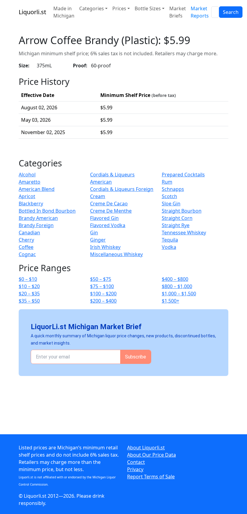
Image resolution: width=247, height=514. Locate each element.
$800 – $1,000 (177, 286)
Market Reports (200, 12)
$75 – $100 (102, 286)
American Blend (37, 189)
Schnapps (173, 189)
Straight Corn (177, 218)
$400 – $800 (175, 279)
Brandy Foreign (36, 225)
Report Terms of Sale (151, 476)
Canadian (29, 232)
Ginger (98, 239)
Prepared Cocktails (183, 174)
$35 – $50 (29, 300)
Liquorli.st (32, 12)
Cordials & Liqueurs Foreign (121, 189)
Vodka (169, 247)
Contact (136, 462)
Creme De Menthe (111, 210)
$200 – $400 (103, 300)
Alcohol (27, 174)
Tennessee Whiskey (184, 232)
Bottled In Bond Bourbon (47, 210)
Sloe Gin (171, 203)
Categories (91, 8)
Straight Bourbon (182, 210)
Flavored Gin (104, 218)
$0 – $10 (28, 279)
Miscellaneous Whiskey (116, 254)
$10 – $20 (29, 286)
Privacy (135, 469)
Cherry (26, 239)
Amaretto (29, 181)
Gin (94, 232)
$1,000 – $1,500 (179, 293)
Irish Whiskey (105, 247)
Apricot (27, 196)
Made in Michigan (63, 12)
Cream (97, 196)
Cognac (27, 254)
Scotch (169, 196)
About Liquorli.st (146, 447)
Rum (167, 181)
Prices (119, 8)
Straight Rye (175, 225)
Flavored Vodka (107, 225)
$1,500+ (170, 300)
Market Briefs (177, 12)
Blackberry (31, 203)
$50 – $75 (100, 279)
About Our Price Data (151, 454)
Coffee (26, 247)
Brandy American (38, 218)
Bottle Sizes (148, 8)
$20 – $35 (29, 293)
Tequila (170, 239)
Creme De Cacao (109, 203)
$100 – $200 (103, 293)
